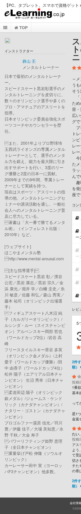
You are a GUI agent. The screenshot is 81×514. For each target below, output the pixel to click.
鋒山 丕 (29, 61)
